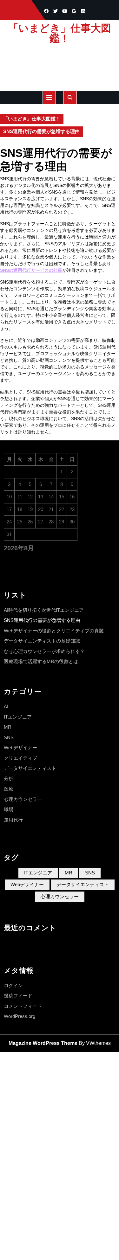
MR (7, 727)
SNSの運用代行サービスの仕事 (31, 270)
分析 (8, 778)
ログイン (13, 985)
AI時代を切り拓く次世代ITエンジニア (44, 610)
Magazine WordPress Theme (43, 1043)
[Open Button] (49, 97)
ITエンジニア (18, 717)
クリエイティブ (20, 758)
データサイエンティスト (30, 768)
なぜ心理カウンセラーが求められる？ (44, 651)
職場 (8, 809)
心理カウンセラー (23, 799)
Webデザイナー (20, 747)
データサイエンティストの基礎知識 (42, 640)
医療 (8, 788)
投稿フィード (18, 995)
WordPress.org (19, 1016)
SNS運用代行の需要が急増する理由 (42, 620)
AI (6, 706)
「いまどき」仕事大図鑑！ (59, 33)
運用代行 (13, 819)
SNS (9, 737)
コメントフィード (23, 1006)
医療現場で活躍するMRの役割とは (41, 661)
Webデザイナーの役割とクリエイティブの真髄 (54, 630)
